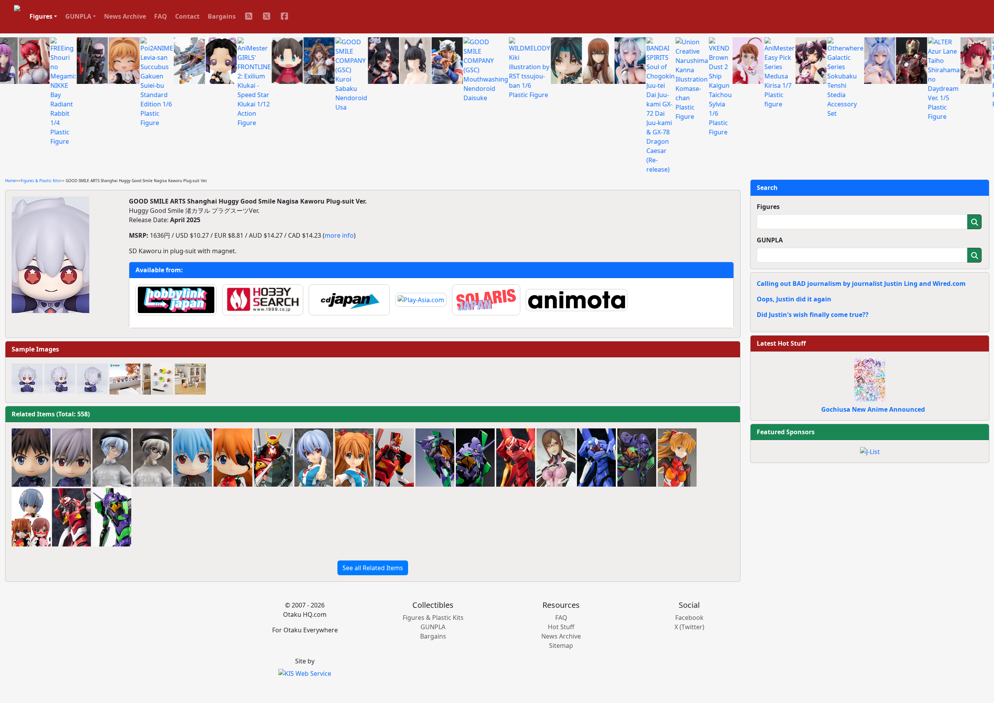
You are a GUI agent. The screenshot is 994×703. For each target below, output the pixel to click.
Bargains (222, 16)
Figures (768, 206)
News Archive (125, 16)
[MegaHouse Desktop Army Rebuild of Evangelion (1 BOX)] (31, 517)
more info (339, 235)
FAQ (160, 16)
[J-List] (870, 451)
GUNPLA (770, 240)
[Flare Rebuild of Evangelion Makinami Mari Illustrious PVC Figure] (556, 457)
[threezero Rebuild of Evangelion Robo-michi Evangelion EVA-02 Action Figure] (394, 457)
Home (10, 180)
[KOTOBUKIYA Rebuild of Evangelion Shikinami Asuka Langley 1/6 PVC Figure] (677, 457)
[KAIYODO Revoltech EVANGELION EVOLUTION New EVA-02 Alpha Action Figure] (273, 457)
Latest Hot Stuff (781, 343)
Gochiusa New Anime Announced (873, 409)
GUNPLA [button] (78, 16)
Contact (187, 16)
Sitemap (561, 645)
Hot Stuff (561, 627)
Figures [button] (41, 16)
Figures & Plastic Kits (40, 180)
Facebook (689, 617)
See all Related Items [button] (372, 568)
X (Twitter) (689, 627)
